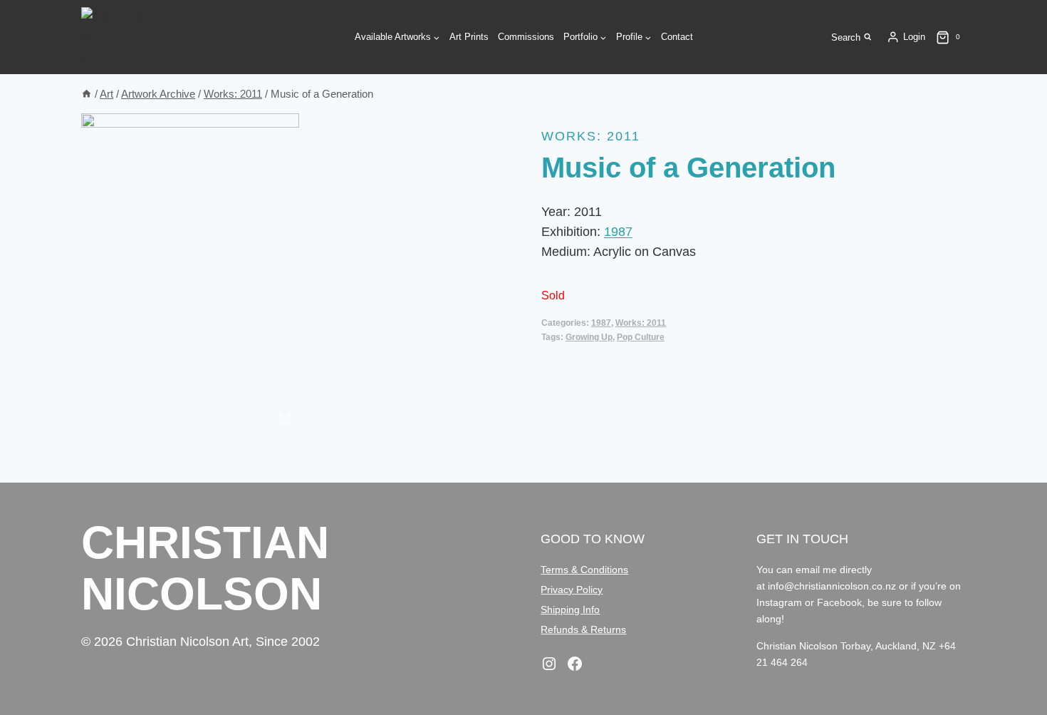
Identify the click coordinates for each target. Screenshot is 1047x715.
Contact (677, 36)
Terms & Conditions (584, 569)
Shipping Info (570, 609)
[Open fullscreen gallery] (285, 420)
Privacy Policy (572, 589)
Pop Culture (641, 337)
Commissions (526, 36)
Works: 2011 (590, 136)
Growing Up (589, 337)
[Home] (86, 94)
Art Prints (469, 36)
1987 (618, 232)
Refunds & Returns (583, 629)
